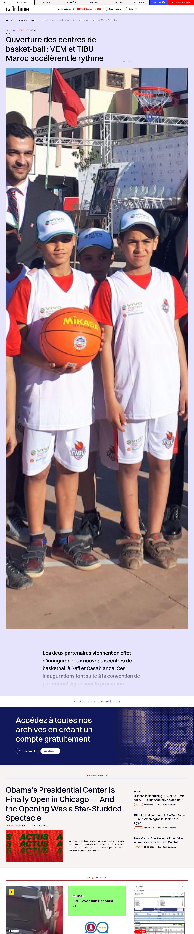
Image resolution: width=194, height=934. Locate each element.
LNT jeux (118, 2)
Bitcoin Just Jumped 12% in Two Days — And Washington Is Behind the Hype (159, 819)
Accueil (14, 20)
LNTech (130, 61)
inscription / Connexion (182, 2)
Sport (33, 20)
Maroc (8, 33)
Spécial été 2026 (90, 9)
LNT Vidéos (71, 2)
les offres (49, 751)
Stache (10, 825)
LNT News (23, 2)
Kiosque (141, 932)
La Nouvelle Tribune (17, 9)
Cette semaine (115, 9)
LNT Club (157, 2)
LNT (74, 906)
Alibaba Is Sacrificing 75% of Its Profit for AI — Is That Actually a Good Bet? (159, 798)
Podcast (79, 896)
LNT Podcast (95, 2)
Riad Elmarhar (40, 825)
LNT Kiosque (47, 2)
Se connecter (25, 751)
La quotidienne (64, 9)
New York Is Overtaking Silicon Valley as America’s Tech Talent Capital (159, 840)
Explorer (132, 9)
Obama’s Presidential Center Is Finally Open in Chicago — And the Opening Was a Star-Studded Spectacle (64, 804)
